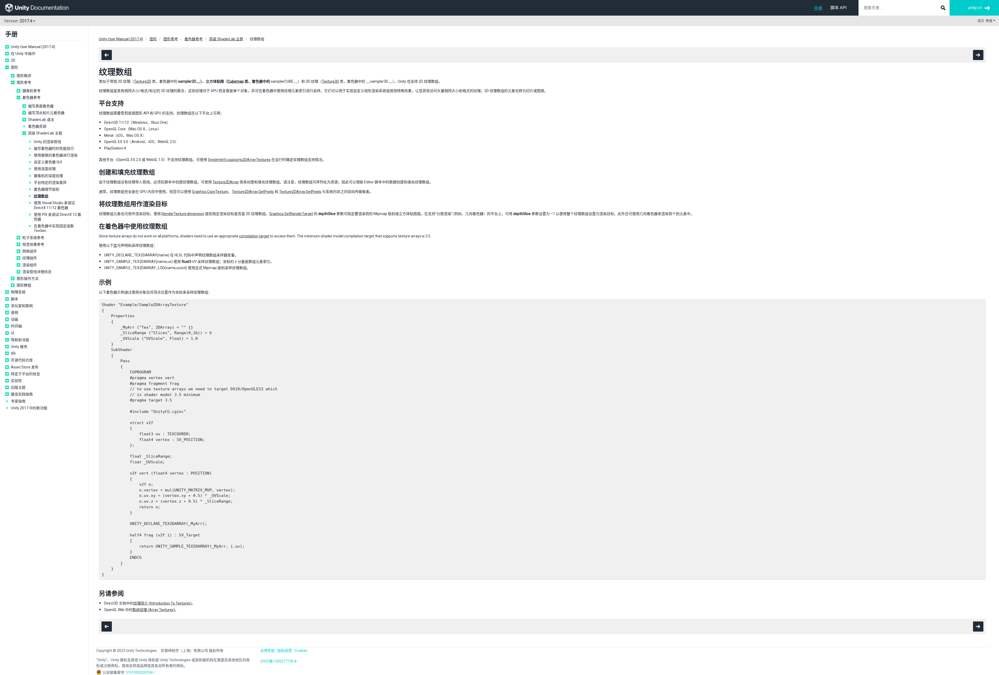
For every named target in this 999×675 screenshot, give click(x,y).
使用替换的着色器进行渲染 (56, 155)
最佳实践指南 (22, 394)
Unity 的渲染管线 (47, 142)
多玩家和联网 (22, 306)
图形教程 (24, 285)
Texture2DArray (226, 182)
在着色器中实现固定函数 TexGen (54, 228)
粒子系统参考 (33, 238)
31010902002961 (140, 672)
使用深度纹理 (45, 169)
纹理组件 (29, 258)
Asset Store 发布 (25, 367)
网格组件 (29, 251)
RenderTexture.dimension (183, 214)
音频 (14, 312)
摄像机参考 (31, 91)
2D (13, 60)
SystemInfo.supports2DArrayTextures (239, 160)
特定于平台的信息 (25, 374)
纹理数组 (41, 196)
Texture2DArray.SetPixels (300, 192)
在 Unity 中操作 (23, 53)
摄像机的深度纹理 (48, 176)
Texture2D (142, 81)
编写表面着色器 (41, 106)
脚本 (14, 299)
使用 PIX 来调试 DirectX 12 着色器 (57, 216)
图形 (14, 67)
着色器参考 (31, 97)
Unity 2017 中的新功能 (29, 408)
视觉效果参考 (33, 244)
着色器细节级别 (46, 189)
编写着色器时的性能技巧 (54, 148)
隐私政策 (284, 650)
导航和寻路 (20, 340)
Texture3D (330, 81)
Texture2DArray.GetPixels (253, 192)
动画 (14, 319)
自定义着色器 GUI (48, 162)
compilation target (254, 236)
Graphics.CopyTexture (210, 192)
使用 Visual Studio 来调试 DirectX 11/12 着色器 (54, 205)
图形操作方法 (28, 278)
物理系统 (18, 292)
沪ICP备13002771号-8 (278, 661)
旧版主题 (18, 387)
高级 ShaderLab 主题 (45, 133)
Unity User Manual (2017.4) (33, 47)
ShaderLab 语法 (41, 120)
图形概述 (24, 76)
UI (12, 333)
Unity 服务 (19, 347)
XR (13, 353)
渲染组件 (29, 265)
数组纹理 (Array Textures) (153, 610)
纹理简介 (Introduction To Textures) (162, 603)
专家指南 (18, 401)
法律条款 (267, 650)
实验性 (16, 381)
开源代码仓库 (22, 360)
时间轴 (16, 326)
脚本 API (838, 7)
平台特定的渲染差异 (50, 182)
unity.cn (975, 7)
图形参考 (24, 82)
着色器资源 (37, 126)
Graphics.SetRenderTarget (291, 214)
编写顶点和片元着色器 (46, 113)
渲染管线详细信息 (37, 272)
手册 (818, 8)
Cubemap (236, 81)
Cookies (301, 650)
